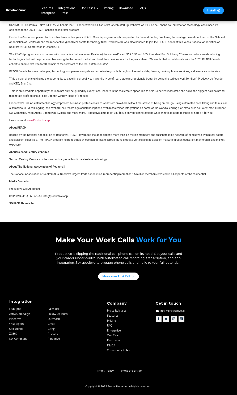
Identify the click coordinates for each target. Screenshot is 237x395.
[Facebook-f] (159, 319)
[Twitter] (166, 319)
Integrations (66, 8)
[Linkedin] (181, 319)
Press (64, 13)
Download (126, 8)
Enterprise (48, 13)
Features (47, 8)
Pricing (108, 8)
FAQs (142, 8)
